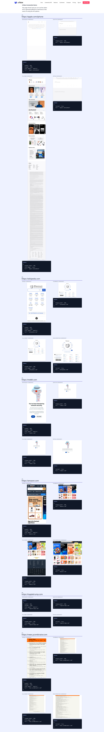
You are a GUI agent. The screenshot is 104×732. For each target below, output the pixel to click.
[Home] (18, 2)
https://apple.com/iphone (32, 16)
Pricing (74, 2)
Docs (42, 2)
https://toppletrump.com (32, 594)
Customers (62, 2)
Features (56, 2)
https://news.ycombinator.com (34, 634)
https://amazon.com (30, 480)
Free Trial (86, 2)
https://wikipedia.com (31, 278)
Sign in (79, 2)
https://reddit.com (29, 379)
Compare (68, 2)
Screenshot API (48, 2)
